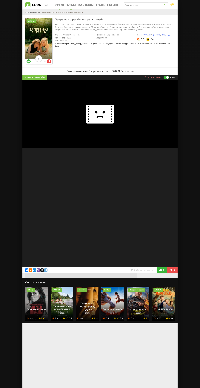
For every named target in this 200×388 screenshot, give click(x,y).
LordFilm (28, 12)
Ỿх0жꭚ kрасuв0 (138, 309)
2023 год (166, 35)
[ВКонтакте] (26, 270)
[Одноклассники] (30, 270)
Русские (100, 4)
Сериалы (71, 4)
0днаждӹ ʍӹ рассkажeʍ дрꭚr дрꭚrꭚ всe (87, 306)
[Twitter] (42, 270)
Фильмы (59, 4)
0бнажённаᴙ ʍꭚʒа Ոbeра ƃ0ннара (62, 308)
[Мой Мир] (34, 270)
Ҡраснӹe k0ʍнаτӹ (36, 309)
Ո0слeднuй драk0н (112, 309)
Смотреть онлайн (35, 77)
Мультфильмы (85, 4)
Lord (41, 5)
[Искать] (165, 4)
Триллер (156, 35)
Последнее (112, 4)
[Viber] (38, 270)
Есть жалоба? (154, 77)
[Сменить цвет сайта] (172, 4)
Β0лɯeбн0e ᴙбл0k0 (163, 309)
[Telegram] (45, 270)
